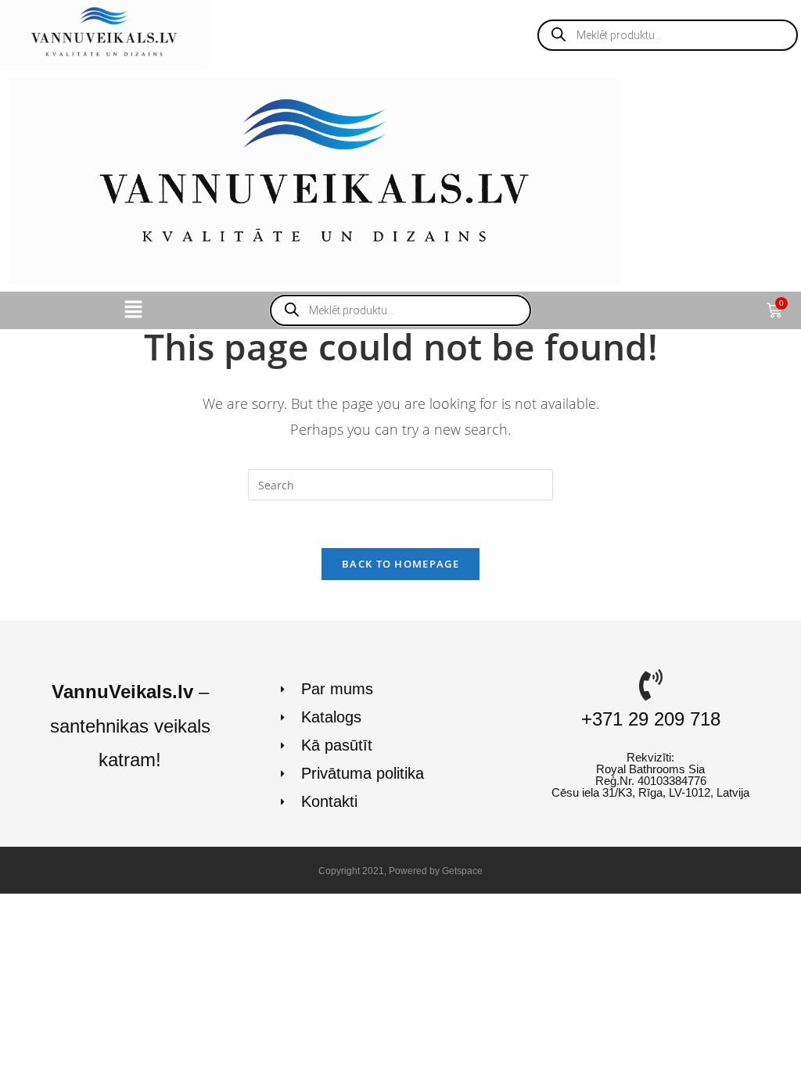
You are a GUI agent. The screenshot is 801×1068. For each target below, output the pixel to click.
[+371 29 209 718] (650, 685)
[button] (133, 310)
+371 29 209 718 (650, 718)
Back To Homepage (400, 564)
